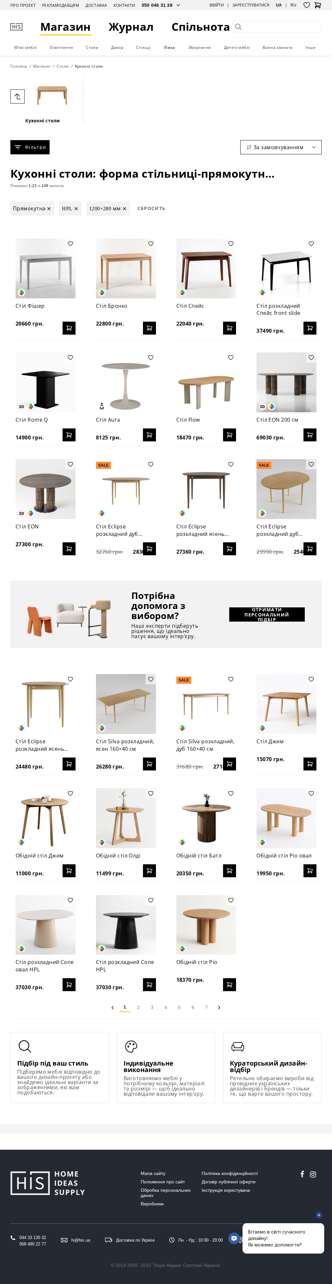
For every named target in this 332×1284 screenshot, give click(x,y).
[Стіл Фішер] (46, 268)
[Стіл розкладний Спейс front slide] (286, 268)
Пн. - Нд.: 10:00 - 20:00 (200, 1240)
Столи (92, 47)
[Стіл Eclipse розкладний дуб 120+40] (126, 489)
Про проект (23, 5)
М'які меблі (25, 47)
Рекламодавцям (60, 5)
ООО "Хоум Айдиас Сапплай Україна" (180, 1265)
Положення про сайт (163, 1181)
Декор (117, 47)
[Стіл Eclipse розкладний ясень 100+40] (46, 704)
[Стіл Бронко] (126, 268)
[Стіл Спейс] (206, 268)
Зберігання (199, 47)
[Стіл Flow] (206, 382)
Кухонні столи (42, 120)
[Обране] (307, 5)
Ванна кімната (277, 47)
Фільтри (35, 147)
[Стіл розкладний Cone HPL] (126, 925)
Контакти (124, 5)
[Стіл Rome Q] (46, 382)
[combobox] (281, 147)
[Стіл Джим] (286, 704)
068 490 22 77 (32, 1244)
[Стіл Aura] (126, 382)
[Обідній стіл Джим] (46, 818)
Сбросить (151, 208)
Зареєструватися (250, 5)
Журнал (131, 26)
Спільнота (201, 26)
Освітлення (61, 47)
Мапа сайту (153, 1173)
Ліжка (169, 47)
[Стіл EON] (46, 489)
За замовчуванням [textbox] (278, 147)
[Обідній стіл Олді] (126, 818)
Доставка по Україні (135, 1240)
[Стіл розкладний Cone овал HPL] (46, 925)
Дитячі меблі (237, 47)
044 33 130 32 (32, 1237)
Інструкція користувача (226, 1190)
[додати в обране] (70, 243)
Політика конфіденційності (230, 1173)
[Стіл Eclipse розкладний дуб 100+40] (286, 489)
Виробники (152, 1203)
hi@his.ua (80, 1240)
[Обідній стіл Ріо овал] (286, 818)
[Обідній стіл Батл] (206, 818)
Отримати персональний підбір (266, 614)
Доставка (96, 5)
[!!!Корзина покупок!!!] (318, 7)
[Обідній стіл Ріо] (206, 925)
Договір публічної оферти (228, 1181)
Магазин (65, 26)
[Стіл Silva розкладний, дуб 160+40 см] (206, 704)
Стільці (143, 47)
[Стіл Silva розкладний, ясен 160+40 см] (126, 704)
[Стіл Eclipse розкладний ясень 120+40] (206, 489)
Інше (310, 47)
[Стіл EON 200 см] (286, 382)
